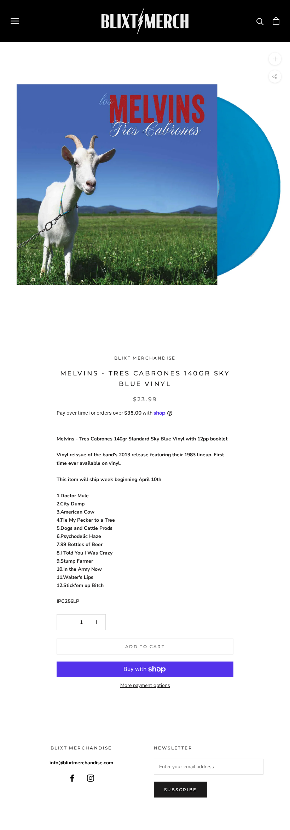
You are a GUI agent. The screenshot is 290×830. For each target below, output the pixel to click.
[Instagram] (90, 778)
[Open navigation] (15, 21)
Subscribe (180, 789)
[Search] (260, 21)
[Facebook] (72, 778)
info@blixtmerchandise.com (81, 762)
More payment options (145, 685)
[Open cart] (276, 21)
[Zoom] (275, 58)
